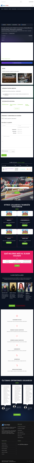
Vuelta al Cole (20, 435)
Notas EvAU (9, 24)
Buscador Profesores (5, 446)
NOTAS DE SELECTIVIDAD (8, 75)
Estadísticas (17, 359)
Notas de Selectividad (17, 369)
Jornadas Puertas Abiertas (21, 426)
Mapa (19, 24)
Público (9, 189)
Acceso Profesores (4, 448)
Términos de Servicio (12, 461)
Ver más (8, 225)
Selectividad (30, 169)
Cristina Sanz (5, 292)
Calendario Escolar (12, 33)
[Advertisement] (17, 17)
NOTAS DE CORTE (23, 75)
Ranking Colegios (4, 450)
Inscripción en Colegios (21, 428)
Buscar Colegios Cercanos (6, 58)
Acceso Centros (4, 443)
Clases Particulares (17, 275)
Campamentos (23, 169)
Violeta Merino (21, 292)
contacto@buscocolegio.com (24, 444)
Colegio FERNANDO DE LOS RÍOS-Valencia (7, 409)
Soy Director (17, 108)
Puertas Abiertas (14, 24)
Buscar (17, 192)
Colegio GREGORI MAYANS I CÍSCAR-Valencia (30, 408)
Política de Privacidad (5, 461)
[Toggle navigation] (32, 5)
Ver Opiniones (17, 414)
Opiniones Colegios (4, 452)
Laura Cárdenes (28, 293)
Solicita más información (17, 62)
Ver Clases (12, 305)
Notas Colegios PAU (20, 432)
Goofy (9, 238)
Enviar (4, 155)
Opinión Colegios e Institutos (17, 340)
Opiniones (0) (24, 24)
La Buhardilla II (25, 220)
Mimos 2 (9, 220)
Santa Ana (25, 238)
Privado (20, 189)
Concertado (14, 189)
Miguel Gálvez (13, 292)
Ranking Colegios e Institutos (17, 329)
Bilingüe (25, 189)
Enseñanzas (4, 24)
